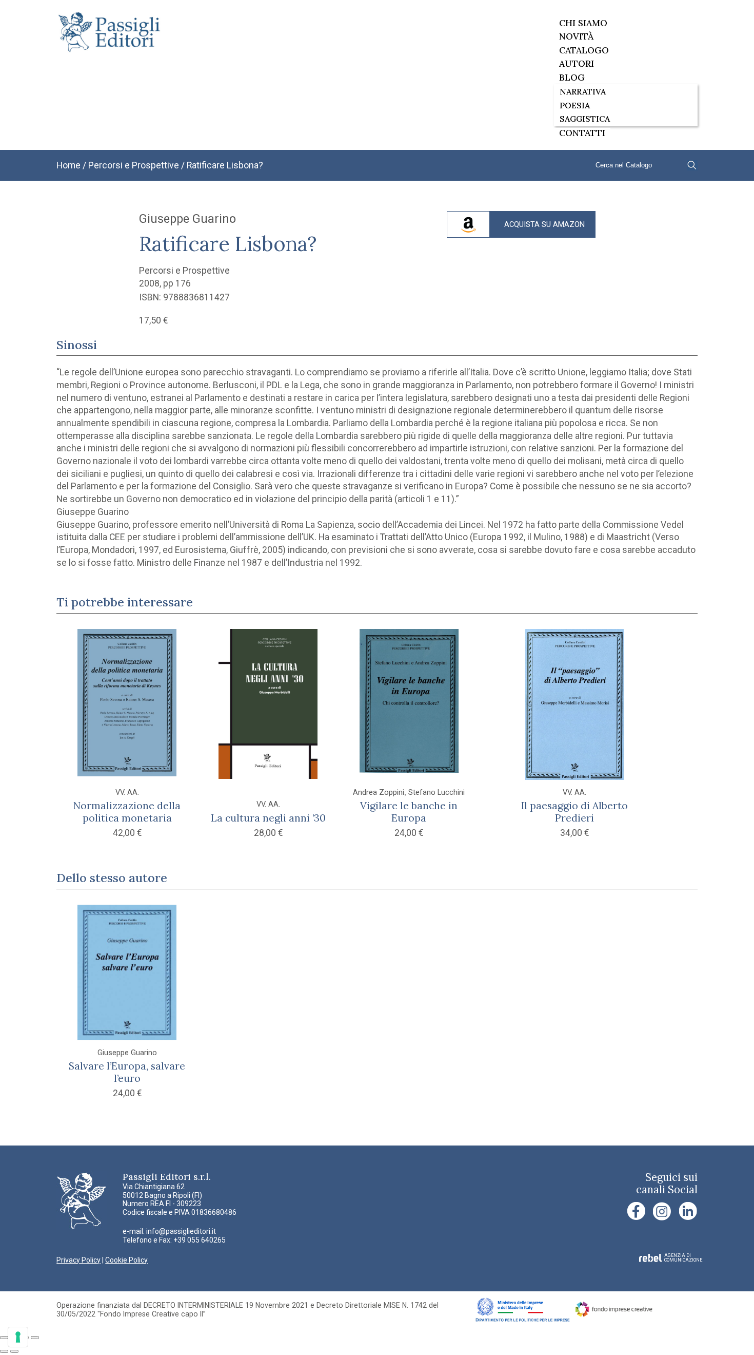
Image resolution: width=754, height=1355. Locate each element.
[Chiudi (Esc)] (35, 1337)
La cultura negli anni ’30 (268, 817)
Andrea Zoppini (378, 792)
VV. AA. (127, 792)
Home (68, 165)
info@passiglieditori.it (181, 1231)
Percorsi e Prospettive (133, 165)
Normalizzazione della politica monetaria (127, 811)
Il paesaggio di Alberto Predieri (574, 811)
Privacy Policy (78, 1260)
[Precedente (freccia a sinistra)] (4, 1351)
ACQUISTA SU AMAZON (544, 224)
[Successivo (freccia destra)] (14, 1351)
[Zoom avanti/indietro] (4, 1337)
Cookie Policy (126, 1260)
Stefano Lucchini (436, 792)
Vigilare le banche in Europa (409, 811)
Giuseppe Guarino (187, 219)
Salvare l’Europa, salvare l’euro (127, 1071)
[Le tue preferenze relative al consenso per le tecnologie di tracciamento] (18, 1337)
